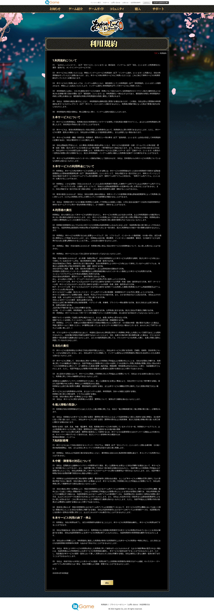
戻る (107, 583)
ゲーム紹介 (76, 9)
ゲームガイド (96, 9)
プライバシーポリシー (118, 604)
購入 (138, 9)
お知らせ (125, 2)
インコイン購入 (96, 2)
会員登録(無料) (136, 2)
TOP (155, 53)
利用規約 (104, 604)
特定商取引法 (145, 604)
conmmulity (117, 9)
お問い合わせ (115, 2)
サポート (106, 2)
